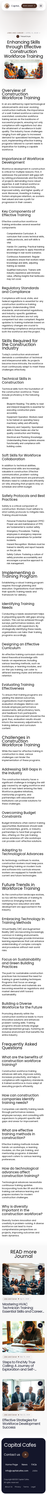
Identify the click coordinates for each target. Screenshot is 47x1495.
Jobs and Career (15, 33)
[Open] (40, 5)
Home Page (11, 1464)
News (24, 1464)
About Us (8, 1487)
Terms (26, 1487)
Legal (33, 1487)
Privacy (18, 1487)
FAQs (34, 1464)
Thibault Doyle (25, 36)
